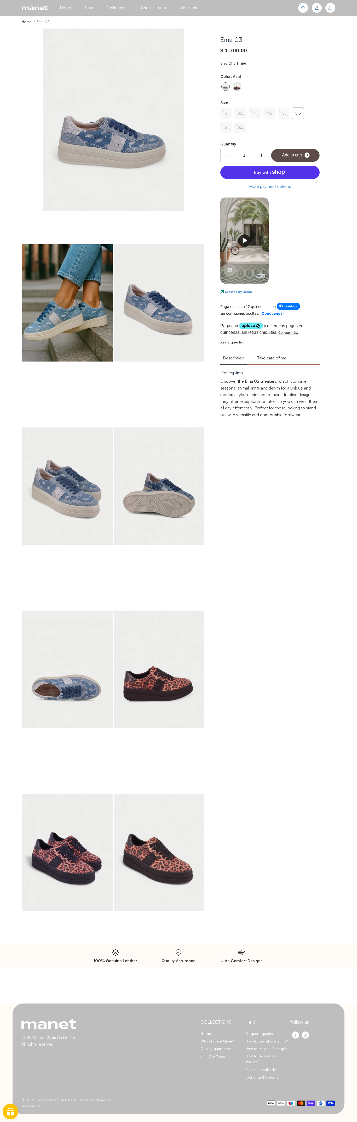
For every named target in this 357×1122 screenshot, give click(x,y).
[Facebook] (295, 1035)
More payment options (270, 186)
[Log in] (317, 8)
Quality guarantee (215, 1048)
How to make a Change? (266, 1048)
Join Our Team (212, 1056)
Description (233, 357)
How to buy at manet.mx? (266, 1041)
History (206, 1033)
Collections (117, 7)
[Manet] (35, 8)
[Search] (303, 8)
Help (250, 1022)
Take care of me (271, 357)
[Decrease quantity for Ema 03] (227, 155)
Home (65, 7)
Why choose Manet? (217, 1041)
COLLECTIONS (216, 1022)
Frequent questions (261, 1033)
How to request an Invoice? (261, 1059)
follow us (299, 1022)
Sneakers (188, 7)
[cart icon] (330, 8)
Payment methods (260, 1069)
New (89, 7)
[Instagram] (305, 1035)
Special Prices (154, 7)
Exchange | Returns (261, 1077)
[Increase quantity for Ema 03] (261, 155)
